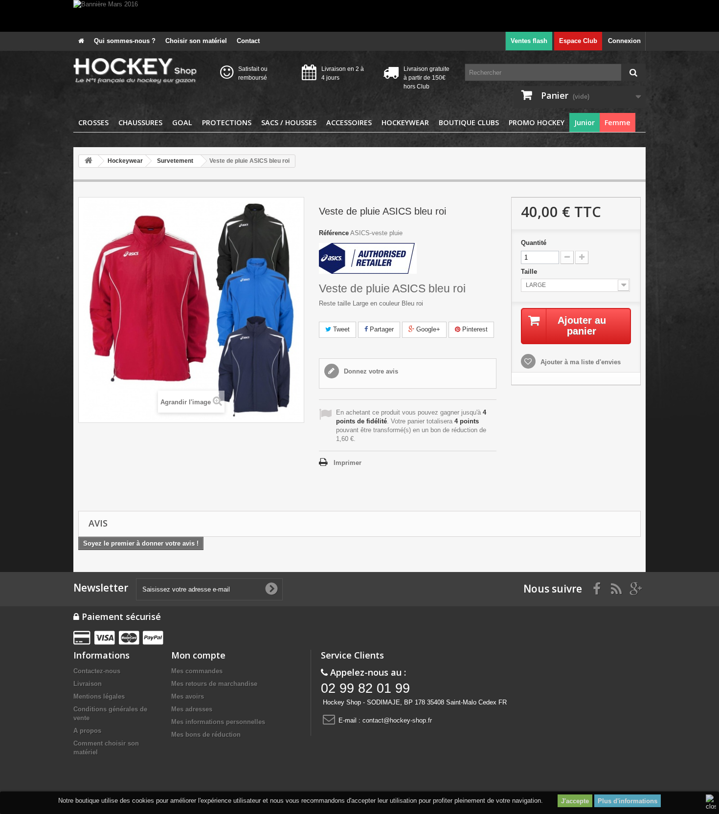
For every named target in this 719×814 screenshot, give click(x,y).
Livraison (87, 683)
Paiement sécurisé (120, 616)
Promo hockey (536, 122)
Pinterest (474, 329)
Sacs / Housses (288, 122)
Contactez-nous (96, 671)
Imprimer (347, 462)
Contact (248, 40)
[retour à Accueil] (88, 161)
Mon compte (198, 655)
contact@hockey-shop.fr (397, 720)
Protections (226, 122)
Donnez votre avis (370, 371)
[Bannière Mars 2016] (359, 16)
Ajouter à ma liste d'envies (580, 362)
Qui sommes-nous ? (125, 40)
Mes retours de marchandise (214, 683)
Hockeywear (405, 122)
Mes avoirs (187, 696)
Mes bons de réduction (206, 734)
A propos (87, 730)
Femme (617, 122)
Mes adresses (191, 709)
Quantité (533, 242)
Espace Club (578, 40)
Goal (182, 122)
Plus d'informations (627, 801)
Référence (334, 233)
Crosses (93, 122)
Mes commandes (197, 671)
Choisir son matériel (196, 40)
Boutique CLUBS (469, 122)
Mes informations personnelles (218, 722)
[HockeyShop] (139, 71)
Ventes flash (529, 40)
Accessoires (349, 122)
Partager (381, 329)
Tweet (340, 329)
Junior (584, 122)
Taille (530, 271)
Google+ (427, 329)
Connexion (624, 40)
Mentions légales (99, 696)
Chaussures (140, 122)
